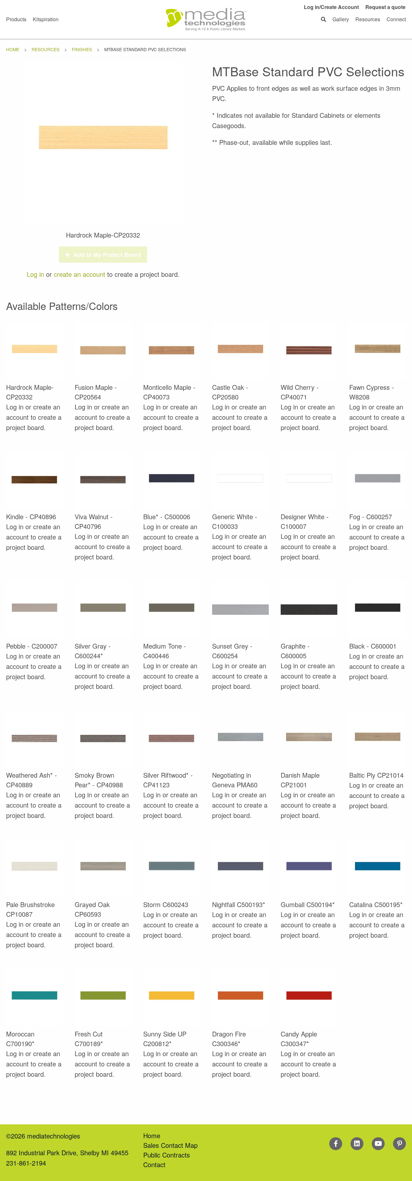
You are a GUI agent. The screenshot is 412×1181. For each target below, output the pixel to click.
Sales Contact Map (170, 1145)
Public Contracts (166, 1154)
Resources (46, 49)
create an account (79, 274)
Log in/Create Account (331, 7)
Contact (154, 1164)
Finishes (82, 49)
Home (12, 49)
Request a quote (385, 7)
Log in (35, 274)
